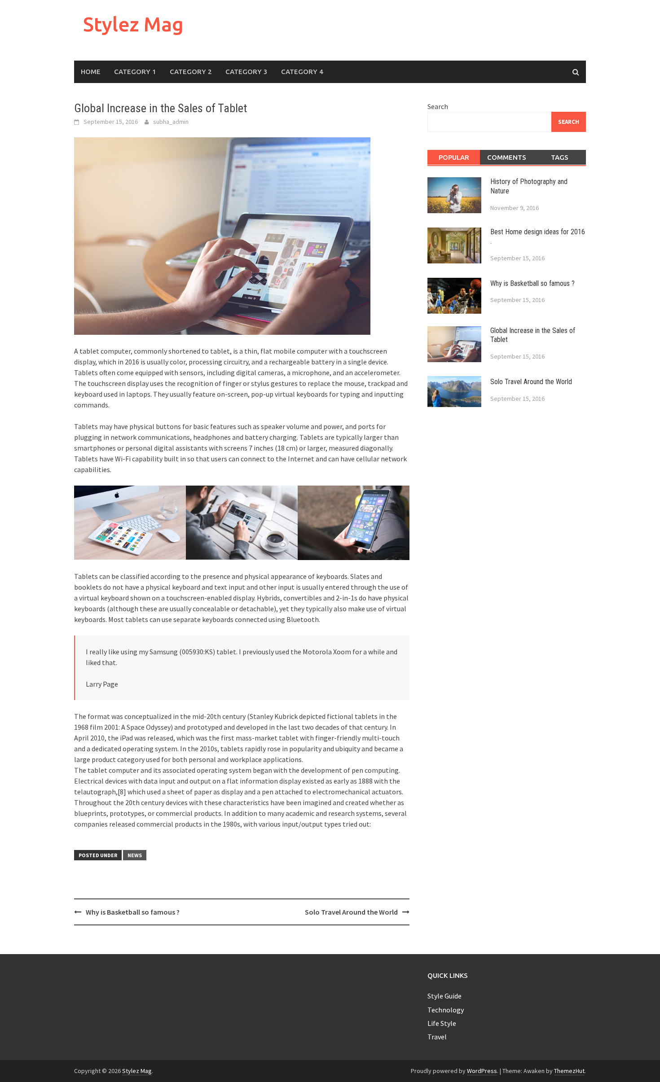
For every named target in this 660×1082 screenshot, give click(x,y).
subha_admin (171, 122)
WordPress (482, 1071)
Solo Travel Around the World (351, 911)
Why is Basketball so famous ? (133, 911)
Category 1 (135, 71)
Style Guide (444, 995)
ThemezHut (569, 1071)
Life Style (441, 1023)
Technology (445, 1009)
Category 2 (191, 71)
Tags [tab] (559, 157)
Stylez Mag (133, 24)
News (135, 855)
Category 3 (246, 71)
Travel (437, 1036)
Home (91, 71)
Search (437, 106)
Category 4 (302, 71)
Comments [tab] (506, 157)
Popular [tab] (454, 157)
